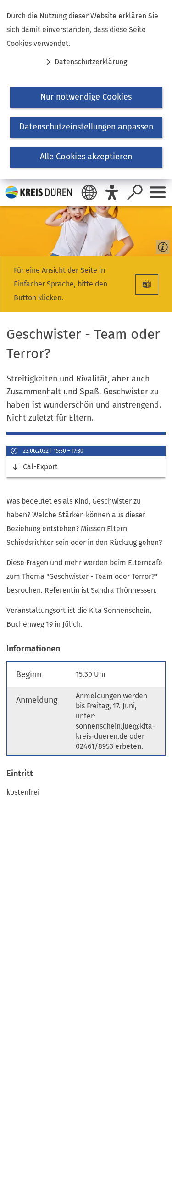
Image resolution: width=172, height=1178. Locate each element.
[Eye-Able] (111, 192)
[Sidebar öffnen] (157, 192)
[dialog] (86, 89)
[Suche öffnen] (134, 192)
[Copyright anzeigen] (161, 245)
